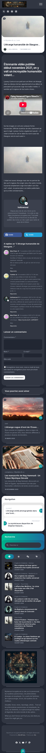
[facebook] (17, 743)
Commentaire (10, 337)
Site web (7, 359)
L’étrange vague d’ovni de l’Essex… (22, 427)
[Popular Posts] (18, 556)
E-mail (27, 352)
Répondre (13, 271)
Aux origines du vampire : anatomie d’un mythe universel (26, 577)
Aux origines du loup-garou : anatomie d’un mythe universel (26, 566)
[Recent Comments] (27, 556)
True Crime (24, 584)
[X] (20, 743)
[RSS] (26, 743)
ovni (18, 40)
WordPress (21, 735)
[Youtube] (23, 743)
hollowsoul (12, 49)
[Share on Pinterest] (12, 11)
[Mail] (29, 743)
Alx (35, 735)
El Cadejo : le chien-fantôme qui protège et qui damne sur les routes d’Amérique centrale (27, 639)
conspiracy (9, 472)
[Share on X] (4, 11)
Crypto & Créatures (20, 563)
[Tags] (36, 556)
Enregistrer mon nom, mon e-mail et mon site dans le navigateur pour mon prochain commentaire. (21, 369)
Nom (6, 352)
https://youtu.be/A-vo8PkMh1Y (28, 320)
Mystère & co (10, 40)
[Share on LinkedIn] (16, 11)
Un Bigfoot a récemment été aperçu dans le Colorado (25, 610)
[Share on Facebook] (8, 11)
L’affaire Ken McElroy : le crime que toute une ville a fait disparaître (26, 588)
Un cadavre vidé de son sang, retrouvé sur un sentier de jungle (27, 600)
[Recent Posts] (9, 556)
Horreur (31, 563)
